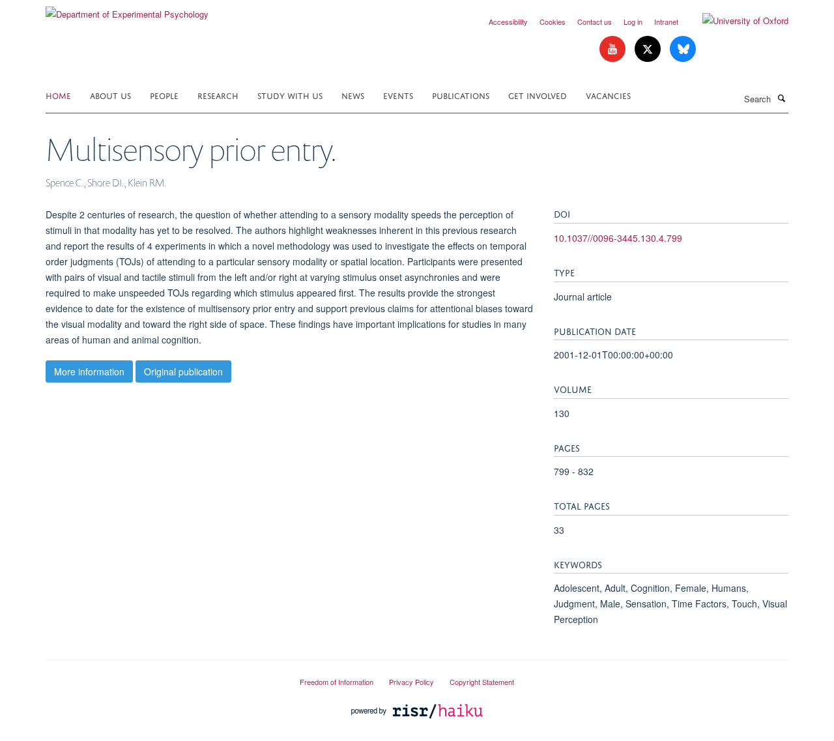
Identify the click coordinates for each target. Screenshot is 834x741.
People (164, 95)
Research (217, 95)
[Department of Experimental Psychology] (127, 9)
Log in (633, 21)
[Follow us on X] (649, 49)
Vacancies (608, 95)
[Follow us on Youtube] (613, 49)
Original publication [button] (183, 371)
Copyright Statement (482, 681)
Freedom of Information (336, 681)
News (352, 95)
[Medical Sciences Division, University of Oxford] (163, 676)
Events (398, 95)
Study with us (290, 95)
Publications (460, 95)
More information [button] (89, 371)
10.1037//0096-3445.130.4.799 (618, 237)
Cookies (552, 21)
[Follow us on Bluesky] (683, 49)
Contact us (594, 21)
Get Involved (537, 95)
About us (110, 95)
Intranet (666, 21)
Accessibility (508, 21)
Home (58, 95)
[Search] (781, 98)
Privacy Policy (411, 681)
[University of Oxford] (735, 21)
